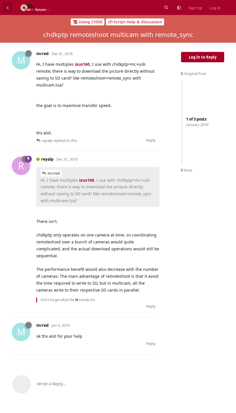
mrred (53, 173)
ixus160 (82, 64)
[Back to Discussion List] (7, 7)
